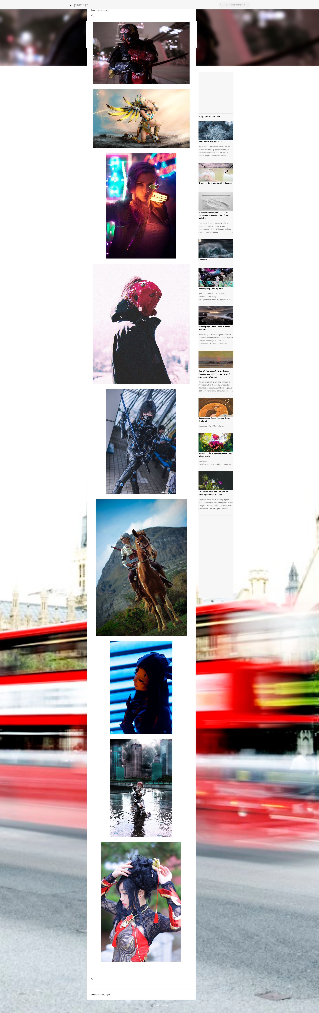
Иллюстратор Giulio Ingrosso (211, 289)
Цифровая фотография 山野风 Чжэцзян (215, 183)
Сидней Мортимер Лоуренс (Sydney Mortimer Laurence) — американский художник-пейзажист (214, 374)
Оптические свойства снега (210, 142)
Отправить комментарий (100, 995)
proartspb (81, 4)
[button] (92, 15)
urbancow (168, 1010)
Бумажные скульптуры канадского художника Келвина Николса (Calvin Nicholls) (214, 215)
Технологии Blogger (161, 1005)
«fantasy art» (204, 259)
